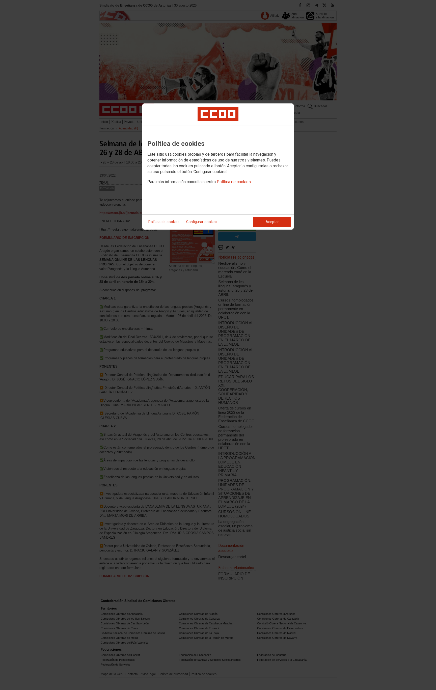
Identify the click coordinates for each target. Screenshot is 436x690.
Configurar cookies (201, 222)
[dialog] (218, 166)
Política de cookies (234, 181)
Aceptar (272, 222)
